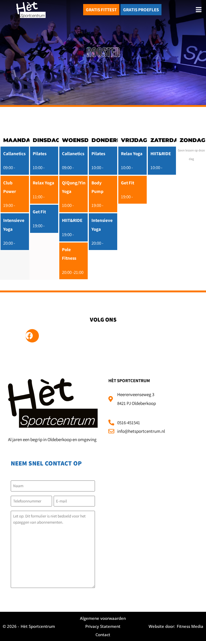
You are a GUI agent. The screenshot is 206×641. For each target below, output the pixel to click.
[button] (198, 9)
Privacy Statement (102, 626)
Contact (102, 634)
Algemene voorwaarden (103, 618)
